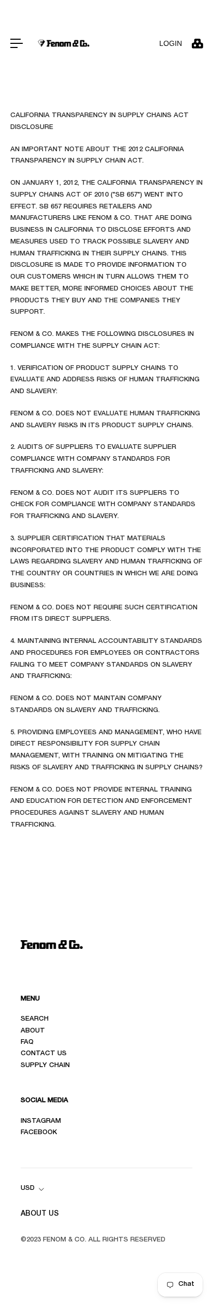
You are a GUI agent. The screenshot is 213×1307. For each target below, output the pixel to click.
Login (170, 43)
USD (28, 1188)
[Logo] (63, 43)
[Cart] (197, 43)
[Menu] (16, 43)
